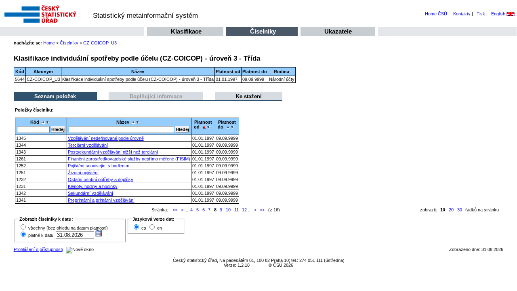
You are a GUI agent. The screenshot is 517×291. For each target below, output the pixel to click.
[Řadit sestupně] (48, 122)
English (498, 13)
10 (228, 209)
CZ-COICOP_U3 (100, 42)
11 (236, 209)
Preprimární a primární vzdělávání (101, 200)
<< (174, 209)
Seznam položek (55, 96)
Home (49, 42)
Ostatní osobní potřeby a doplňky (100, 179)
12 (244, 209)
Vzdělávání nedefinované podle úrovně (106, 138)
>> (262, 209)
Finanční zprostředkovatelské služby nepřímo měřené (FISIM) (129, 158)
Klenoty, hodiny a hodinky (93, 186)
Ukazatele (338, 31)
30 (459, 209)
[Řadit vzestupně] (43, 122)
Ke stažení (249, 96)
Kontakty (462, 13)
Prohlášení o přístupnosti (38, 249)
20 (451, 209)
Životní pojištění (83, 172)
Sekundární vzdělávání (90, 193)
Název (122, 122)
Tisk (481, 13)
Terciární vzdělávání (88, 145)
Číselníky (263, 31)
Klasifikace (186, 31)
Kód (34, 122)
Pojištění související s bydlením (98, 165)
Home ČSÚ (436, 13)
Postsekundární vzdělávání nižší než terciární (113, 152)
